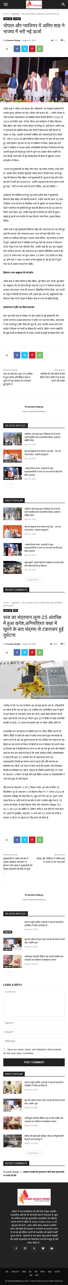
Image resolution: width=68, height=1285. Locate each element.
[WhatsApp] (39, 48)
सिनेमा (42, 1271)
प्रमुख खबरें (15, 14)
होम (7, 1271)
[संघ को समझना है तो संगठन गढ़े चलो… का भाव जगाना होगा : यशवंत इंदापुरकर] (12, 456)
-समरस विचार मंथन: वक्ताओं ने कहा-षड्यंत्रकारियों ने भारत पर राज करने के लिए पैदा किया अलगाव (43, 471)
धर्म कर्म (57, 1271)
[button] (5, 4)
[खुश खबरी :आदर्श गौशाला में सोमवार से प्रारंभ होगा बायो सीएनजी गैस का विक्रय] (12, 567)
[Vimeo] (43, 1248)
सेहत (49, 1271)
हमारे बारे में (15, 1271)
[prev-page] (5, 485)
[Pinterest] (32, 48)
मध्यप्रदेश (17, 19)
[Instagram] (25, 1248)
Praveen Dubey (13, 40)
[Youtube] (52, 1248)
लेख (30, 1275)
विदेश (24, 1271)
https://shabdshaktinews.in (34, 411)
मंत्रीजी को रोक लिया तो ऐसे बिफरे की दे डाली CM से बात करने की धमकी (52, 377)
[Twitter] (24, 48)
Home (6, 14)
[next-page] (11, 485)
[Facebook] (17, 48)
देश (30, 1271)
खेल (35, 1271)
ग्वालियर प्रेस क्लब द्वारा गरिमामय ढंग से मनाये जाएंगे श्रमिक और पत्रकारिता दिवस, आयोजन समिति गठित (42, 437)
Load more (33, 579)
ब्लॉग (37, 1275)
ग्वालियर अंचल (8, 478)
